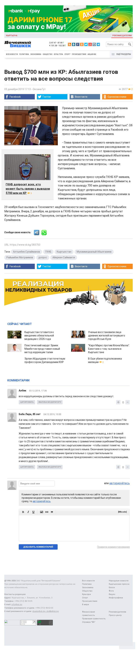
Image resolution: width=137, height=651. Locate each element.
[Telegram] (98, 44)
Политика (24, 54)
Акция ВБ (92, 54)
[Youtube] (90, 44)
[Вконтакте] (73, 44)
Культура (58, 54)
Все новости (12, 54)
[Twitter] (86, 44)
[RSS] (69, 44)
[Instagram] (94, 44)
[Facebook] (77, 44)
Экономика (35, 54)
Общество (47, 54)
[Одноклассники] (81, 44)
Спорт (67, 54)
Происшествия (79, 54)
